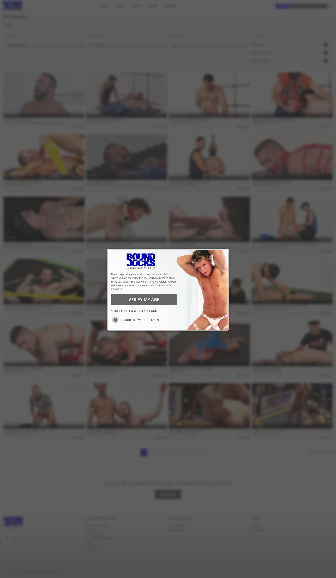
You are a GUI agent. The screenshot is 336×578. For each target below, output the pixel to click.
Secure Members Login (139, 320)
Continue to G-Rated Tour (134, 311)
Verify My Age (143, 299)
